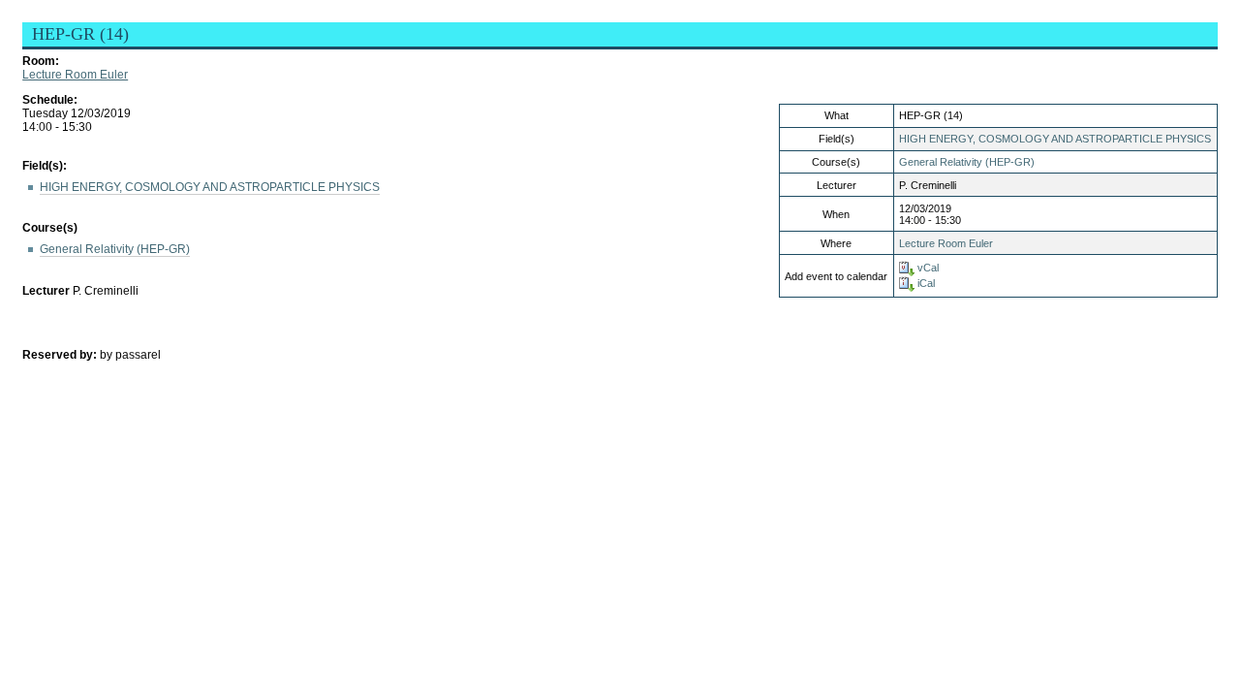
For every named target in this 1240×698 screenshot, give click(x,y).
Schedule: (50, 100)
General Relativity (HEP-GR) (967, 162)
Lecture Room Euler (75, 74)
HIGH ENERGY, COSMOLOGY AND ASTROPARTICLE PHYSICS (1055, 138)
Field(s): (44, 166)
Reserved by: (61, 355)
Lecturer (46, 291)
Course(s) (50, 228)
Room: (40, 61)
